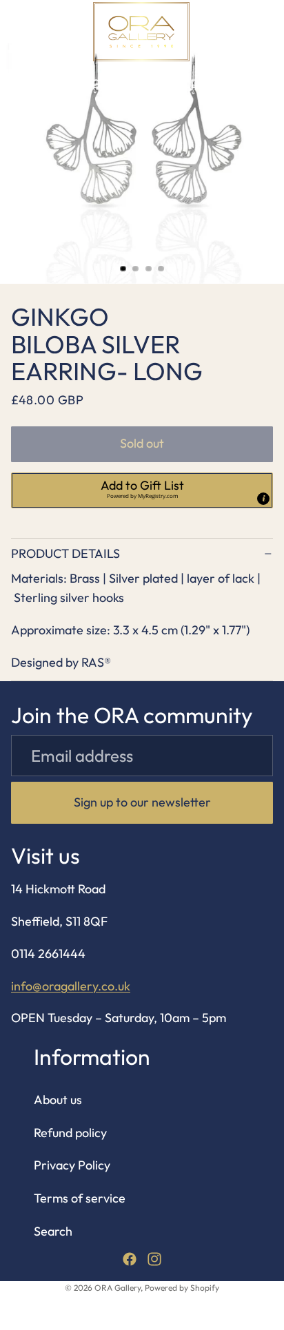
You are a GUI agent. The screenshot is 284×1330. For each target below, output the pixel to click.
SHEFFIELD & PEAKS (193, 84)
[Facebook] (129, 1259)
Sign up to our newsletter (142, 802)
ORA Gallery (117, 1287)
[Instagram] (154, 1259)
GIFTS (108, 84)
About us (58, 1100)
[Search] (45, 32)
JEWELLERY (45, 84)
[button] (142, 490)
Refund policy (70, 1133)
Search (53, 1231)
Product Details (65, 553)
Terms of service (79, 1198)
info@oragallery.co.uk (70, 986)
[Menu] (16, 32)
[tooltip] (263, 498)
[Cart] (267, 32)
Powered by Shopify (182, 1287)
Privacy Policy (72, 1165)
